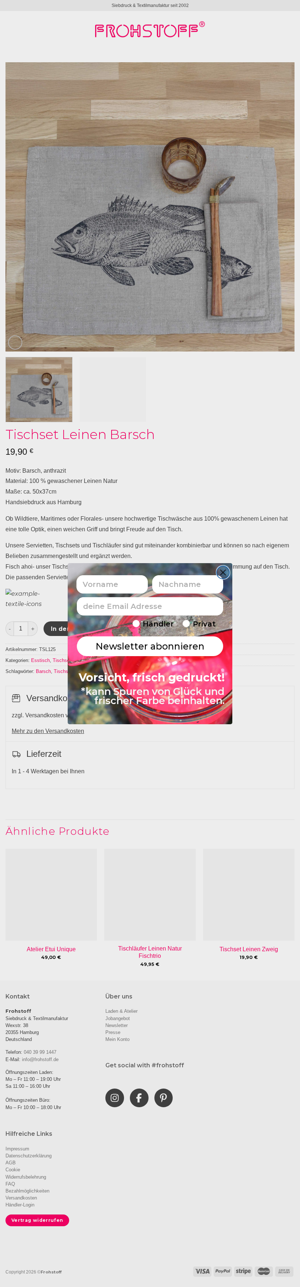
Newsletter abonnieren (150, 646)
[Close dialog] (223, 572)
